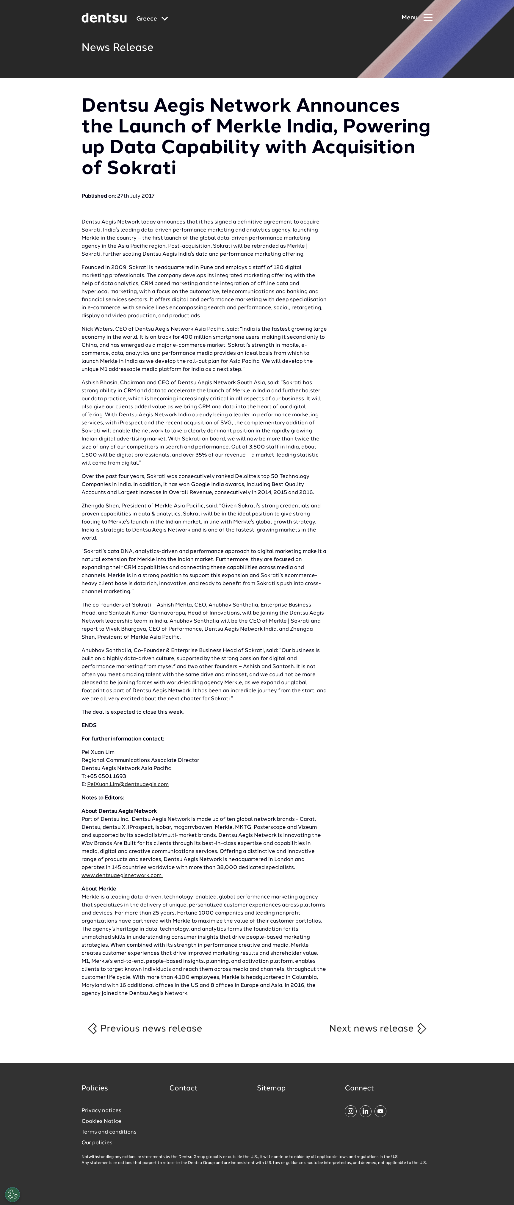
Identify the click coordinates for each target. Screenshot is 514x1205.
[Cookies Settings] (12, 1194)
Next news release (372, 1029)
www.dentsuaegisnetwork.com (122, 875)
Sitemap (271, 1088)
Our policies (97, 1142)
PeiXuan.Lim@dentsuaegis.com (128, 784)
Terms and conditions (109, 1132)
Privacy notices (101, 1110)
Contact (183, 1088)
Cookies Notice (101, 1121)
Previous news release (150, 1029)
